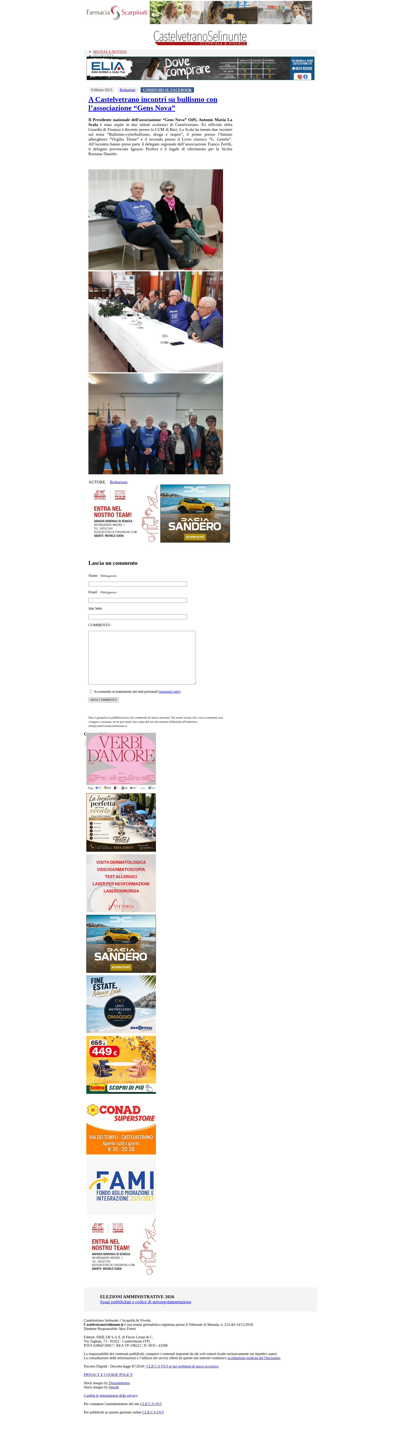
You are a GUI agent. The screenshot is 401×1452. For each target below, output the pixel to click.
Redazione (127, 90)
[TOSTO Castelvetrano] (121, 850)
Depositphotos (119, 1383)
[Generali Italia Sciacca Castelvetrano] (123, 541)
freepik (114, 1387)
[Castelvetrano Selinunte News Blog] (200, 44)
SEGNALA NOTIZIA (110, 52)
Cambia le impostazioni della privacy (111, 1395)
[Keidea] (121, 1093)
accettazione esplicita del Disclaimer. (254, 1358)
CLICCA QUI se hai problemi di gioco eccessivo (182, 1366)
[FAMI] (121, 1214)
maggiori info (169, 692)
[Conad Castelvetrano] (121, 1153)
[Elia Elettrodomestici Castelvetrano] (200, 79)
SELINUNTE (103, 56)
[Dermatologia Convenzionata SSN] (121, 911)
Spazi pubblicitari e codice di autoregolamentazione (145, 1301)
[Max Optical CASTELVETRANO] (121, 1032)
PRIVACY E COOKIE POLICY (108, 1375)
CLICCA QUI (151, 1404)
